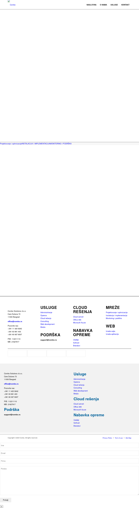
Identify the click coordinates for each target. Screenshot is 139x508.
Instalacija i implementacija (116, 315)
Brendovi (76, 345)
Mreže (42, 327)
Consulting (44, 321)
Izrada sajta (110, 331)
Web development (47, 324)
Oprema (43, 315)
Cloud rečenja (79, 385)
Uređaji (76, 339)
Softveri (76, 342)
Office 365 (77, 319)
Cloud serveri (78, 316)
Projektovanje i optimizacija (116, 312)
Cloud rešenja (45, 318)
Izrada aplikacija (112, 334)
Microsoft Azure (79, 322)
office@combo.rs (15, 321)
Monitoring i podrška (114, 318)
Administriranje (46, 312)
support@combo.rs (48, 340)
